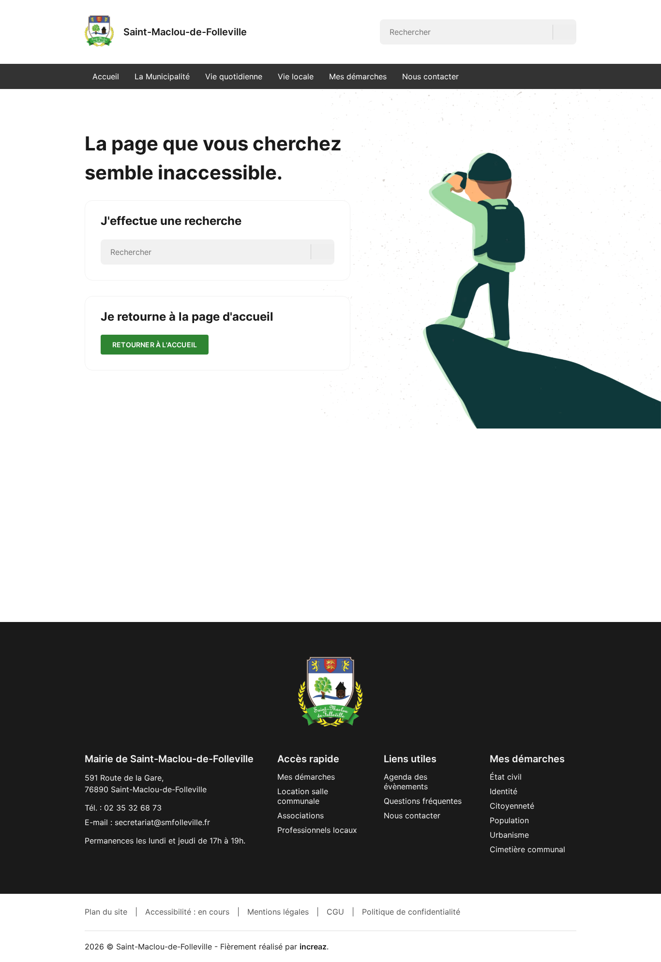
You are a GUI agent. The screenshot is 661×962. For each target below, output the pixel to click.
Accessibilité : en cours (187, 912)
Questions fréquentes (423, 801)
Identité (503, 791)
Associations (300, 815)
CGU (335, 912)
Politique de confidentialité (411, 912)
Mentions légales (278, 912)
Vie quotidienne (233, 76)
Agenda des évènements (406, 781)
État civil (506, 777)
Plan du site (106, 912)
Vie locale (296, 76)
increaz (313, 946)
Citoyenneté (512, 806)
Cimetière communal (527, 849)
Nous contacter (430, 76)
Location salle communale (302, 796)
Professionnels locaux (317, 830)
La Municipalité (162, 76)
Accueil (105, 76)
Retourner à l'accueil (154, 344)
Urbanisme (509, 835)
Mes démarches (358, 76)
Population (509, 820)
